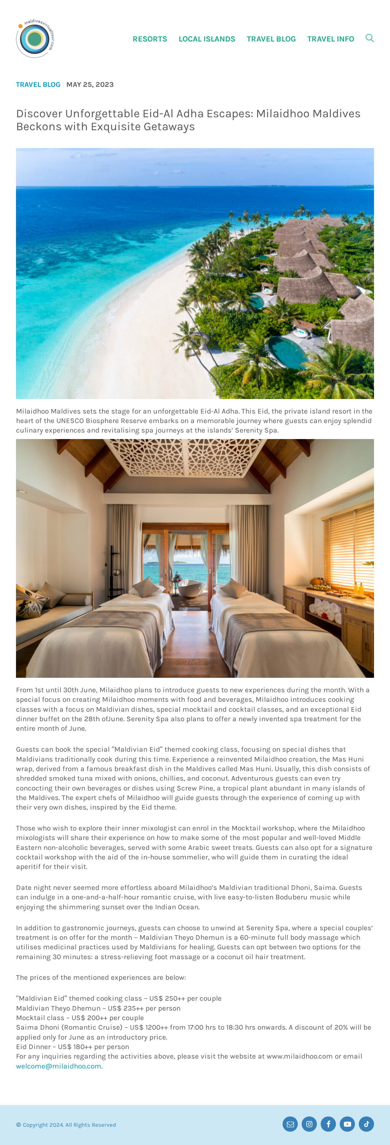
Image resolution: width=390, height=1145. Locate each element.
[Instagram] (309, 1124)
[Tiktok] (366, 1124)
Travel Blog (38, 85)
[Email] (290, 1124)
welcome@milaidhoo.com (58, 1066)
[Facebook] (328, 1124)
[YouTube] (347, 1124)
